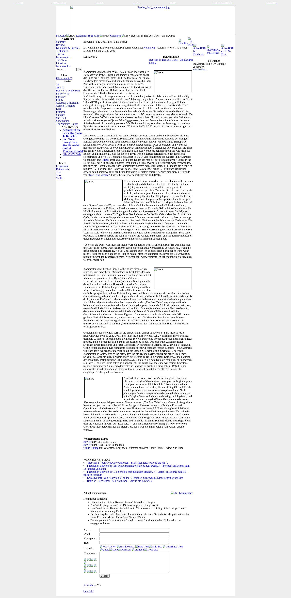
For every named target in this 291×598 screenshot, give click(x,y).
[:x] (95, 571)
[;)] (91, 559)
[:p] (85, 563)
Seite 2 (152, 62)
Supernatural (63, 120)
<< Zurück (89, 585)
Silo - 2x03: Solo (72, 154)
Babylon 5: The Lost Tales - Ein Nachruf (171, 59)
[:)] (85, 559)
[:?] (85, 571)
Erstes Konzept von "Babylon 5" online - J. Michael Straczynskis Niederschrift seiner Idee (135, 477)
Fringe (59, 99)
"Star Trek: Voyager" (99, 175)
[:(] (91, 571)
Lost (58, 108)
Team (59, 172)
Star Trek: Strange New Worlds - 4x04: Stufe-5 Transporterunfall (73, 145)
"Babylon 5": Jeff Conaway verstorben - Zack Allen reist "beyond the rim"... (128, 462)
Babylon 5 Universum (68, 90)
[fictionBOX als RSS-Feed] (228, 49)
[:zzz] (95, 565)
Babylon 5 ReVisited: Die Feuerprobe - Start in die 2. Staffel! (119, 480)
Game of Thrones (65, 105)
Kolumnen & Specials (87, 35)
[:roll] (85, 565)
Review (87, 441)
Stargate (60, 114)
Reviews (60, 44)
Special (60, 54)
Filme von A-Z (64, 78)
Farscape (61, 96)
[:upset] (91, 565)
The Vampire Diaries (67, 123)
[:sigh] (85, 569)
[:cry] (88, 571)
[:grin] (88, 559)
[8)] (95, 559)
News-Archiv (63, 66)
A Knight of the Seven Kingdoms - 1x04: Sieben (73, 133)
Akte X (60, 87)
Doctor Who (62, 93)
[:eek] (88, 565)
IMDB (105, 159)
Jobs (58, 175)
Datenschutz (62, 169)
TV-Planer (61, 60)
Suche (59, 178)
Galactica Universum (67, 102)
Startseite (61, 35)
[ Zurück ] (88, 591)
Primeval (61, 111)
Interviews (61, 63)
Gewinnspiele (63, 57)
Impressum (62, 166)
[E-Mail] (190, 40)
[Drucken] (183, 40)
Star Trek (61, 117)
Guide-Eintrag (91, 447)
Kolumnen (115, 35)
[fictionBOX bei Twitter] (214, 49)
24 (57, 84)
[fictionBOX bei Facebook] (200, 49)
